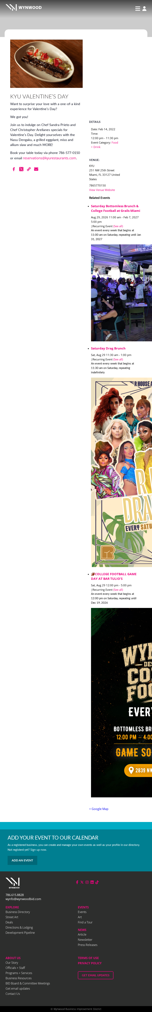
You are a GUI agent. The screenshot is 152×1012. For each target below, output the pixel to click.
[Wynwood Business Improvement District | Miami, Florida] (24, 9)
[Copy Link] (28, 169)
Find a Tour (85, 922)
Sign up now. (38, 849)
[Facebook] (14, 169)
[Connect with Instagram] (87, 882)
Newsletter (85, 940)
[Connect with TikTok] (97, 882)
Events (83, 907)
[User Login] (143, 9)
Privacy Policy (90, 963)
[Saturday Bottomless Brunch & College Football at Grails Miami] (116, 293)
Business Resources (19, 978)
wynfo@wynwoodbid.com (23, 899)
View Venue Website (102, 190)
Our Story (12, 963)
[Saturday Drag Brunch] (116, 473)
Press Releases (87, 945)
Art (80, 917)
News (82, 930)
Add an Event (22, 860)
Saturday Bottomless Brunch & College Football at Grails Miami (115, 208)
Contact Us (13, 994)
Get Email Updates (95, 975)
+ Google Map (98, 809)
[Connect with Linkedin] (92, 882)
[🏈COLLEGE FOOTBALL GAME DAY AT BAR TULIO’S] (116, 703)
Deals (9, 922)
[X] (21, 169)
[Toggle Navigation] (138, 8)
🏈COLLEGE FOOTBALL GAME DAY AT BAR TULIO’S (114, 576)
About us (13, 958)
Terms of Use (88, 958)
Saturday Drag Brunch (108, 348)
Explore (12, 907)
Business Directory (18, 912)
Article (82, 934)
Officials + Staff (15, 968)
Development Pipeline (20, 933)
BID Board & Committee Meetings (28, 983)
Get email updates (18, 988)
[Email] (36, 169)
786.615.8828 (15, 895)
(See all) (118, 226)
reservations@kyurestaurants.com (49, 158)
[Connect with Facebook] (77, 882)
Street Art (12, 917)
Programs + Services (19, 973)
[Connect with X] (82, 882)
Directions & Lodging (19, 927)
